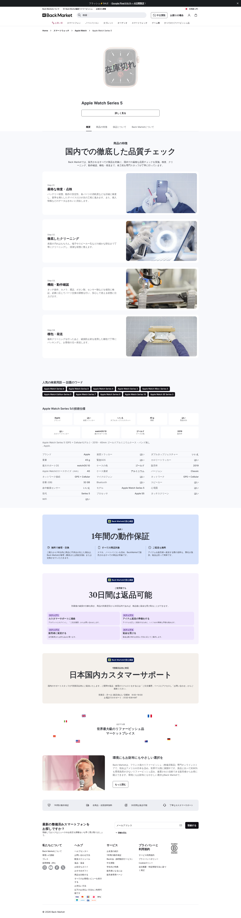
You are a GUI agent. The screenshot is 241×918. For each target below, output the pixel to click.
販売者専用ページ (114, 874)
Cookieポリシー (146, 863)
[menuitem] (74, 23)
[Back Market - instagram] (44, 867)
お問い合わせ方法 (82, 855)
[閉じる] (237, 3)
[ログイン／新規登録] (189, 15)
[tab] (89, 127)
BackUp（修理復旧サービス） (120, 859)
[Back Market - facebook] (57, 867)
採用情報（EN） (49, 863)
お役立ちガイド (81, 867)
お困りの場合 (177, 15)
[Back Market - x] (63, 867)
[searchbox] (113, 15)
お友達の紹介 (112, 851)
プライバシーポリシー (148, 859)
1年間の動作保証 (114, 855)
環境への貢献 (48, 855)
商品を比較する (81, 874)
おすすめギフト (81, 871)
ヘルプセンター (81, 851)
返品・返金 (79, 863)
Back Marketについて (52, 851)
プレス (45, 859)
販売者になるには (114, 871)
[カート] (196, 15)
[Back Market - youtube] (51, 867)
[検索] (79, 15)
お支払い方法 (80, 886)
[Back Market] (57, 15)
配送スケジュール (82, 859)
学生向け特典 (112, 867)
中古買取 (111, 863)
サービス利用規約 (146, 855)
